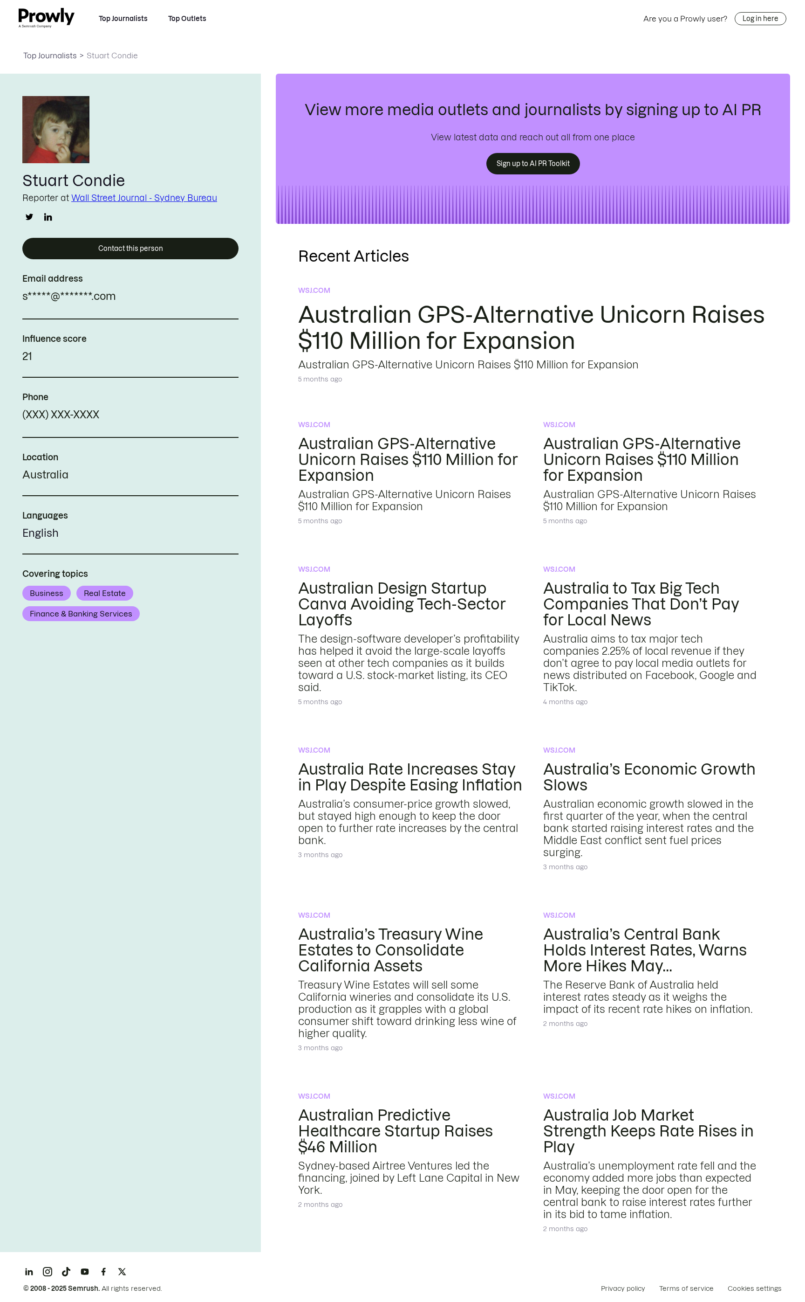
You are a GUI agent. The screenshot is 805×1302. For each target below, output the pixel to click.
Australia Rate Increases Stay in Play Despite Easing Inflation (410, 777)
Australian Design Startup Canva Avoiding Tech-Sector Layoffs (401, 604)
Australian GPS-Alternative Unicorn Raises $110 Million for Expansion (408, 460)
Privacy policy (623, 1288)
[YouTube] (84, 1271)
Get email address (156, 297)
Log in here (760, 18)
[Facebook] (103, 1271)
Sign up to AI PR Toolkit (533, 163)
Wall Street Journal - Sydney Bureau (144, 198)
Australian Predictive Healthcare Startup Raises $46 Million (395, 1131)
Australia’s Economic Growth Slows (649, 777)
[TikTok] (66, 1271)
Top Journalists (123, 18)
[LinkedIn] (28, 1271)
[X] (122, 1271)
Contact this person (130, 248)
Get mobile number (140, 416)
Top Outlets (187, 18)
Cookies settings (755, 1288)
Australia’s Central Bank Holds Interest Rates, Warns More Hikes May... (645, 950)
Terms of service (686, 1288)
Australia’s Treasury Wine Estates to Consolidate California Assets (390, 950)
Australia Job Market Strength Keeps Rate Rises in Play (648, 1131)
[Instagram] (47, 1271)
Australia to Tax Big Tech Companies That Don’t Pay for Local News (641, 604)
